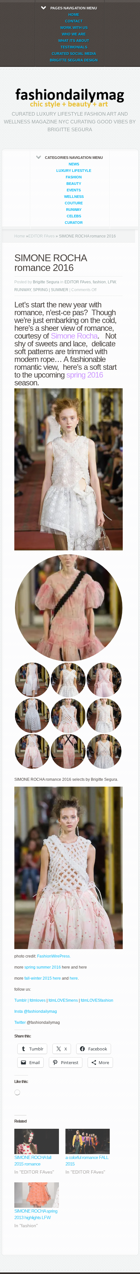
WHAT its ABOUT (73, 41)
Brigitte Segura (46, 282)
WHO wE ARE (74, 34)
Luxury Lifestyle (73, 171)
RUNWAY (73, 210)
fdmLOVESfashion (97, 1000)
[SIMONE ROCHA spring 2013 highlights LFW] (36, 1195)
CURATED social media (74, 54)
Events (74, 190)
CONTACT (74, 21)
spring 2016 (84, 374)
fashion (74, 177)
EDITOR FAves (41, 236)
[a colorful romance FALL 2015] (87, 1141)
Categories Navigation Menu (74, 190)
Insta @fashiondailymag (35, 1011)
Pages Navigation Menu (74, 34)
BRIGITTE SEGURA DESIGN (74, 60)
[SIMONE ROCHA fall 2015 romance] (36, 1141)
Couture (74, 203)
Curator (74, 223)
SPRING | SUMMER (50, 290)
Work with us (74, 28)
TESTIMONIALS (74, 47)
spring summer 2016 (43, 967)
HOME (73, 15)
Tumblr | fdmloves (30, 1000)
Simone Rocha (74, 335)
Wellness (74, 197)
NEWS (74, 164)
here (73, 978)
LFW (112, 282)
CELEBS (74, 216)
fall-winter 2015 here (42, 978)
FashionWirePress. (54, 956)
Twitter (20, 1022)
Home (19, 236)
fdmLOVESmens (63, 1000)
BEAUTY (73, 184)
